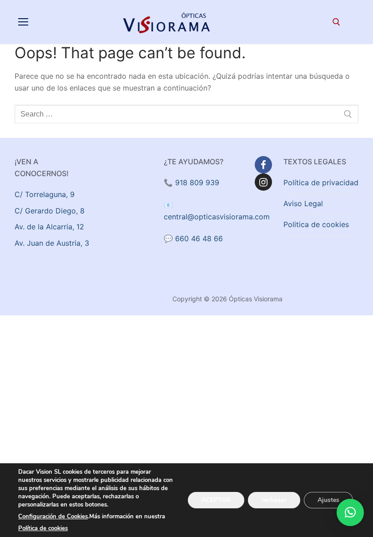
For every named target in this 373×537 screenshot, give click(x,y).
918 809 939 (197, 182)
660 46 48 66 (199, 238)
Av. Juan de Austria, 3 (52, 243)
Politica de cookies (316, 224)
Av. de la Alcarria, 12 (49, 226)
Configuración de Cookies (53, 516)
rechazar (274, 500)
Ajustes (328, 500)
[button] (350, 512)
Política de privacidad (320, 182)
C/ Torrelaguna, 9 (45, 194)
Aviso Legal (303, 203)
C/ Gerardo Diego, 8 (50, 210)
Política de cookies (43, 528)
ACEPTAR (216, 500)
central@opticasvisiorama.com (217, 216)
